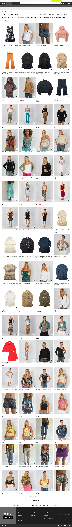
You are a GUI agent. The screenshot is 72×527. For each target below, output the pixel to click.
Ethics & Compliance (21, 521)
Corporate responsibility (34, 513)
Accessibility (68, 525)
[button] (61, 514)
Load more (36, 500)
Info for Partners (46, 517)
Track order (19, 512)
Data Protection (20, 520)
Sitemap (19, 518)
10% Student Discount (21, 517)
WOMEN (9, 3)
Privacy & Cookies (60, 525)
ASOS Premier (20, 515)
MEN (15, 3)
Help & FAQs (65, 0)
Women (6, 11)
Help (18, 510)
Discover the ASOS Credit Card (49, 518)
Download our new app (56, 0)
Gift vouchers (46, 512)
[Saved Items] (66, 3)
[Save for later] (17, 43)
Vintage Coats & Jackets (50, 14)
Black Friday (46, 515)
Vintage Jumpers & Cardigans (62, 14)
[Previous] (37, 14)
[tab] (3, 6)
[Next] (69, 14)
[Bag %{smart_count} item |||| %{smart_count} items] (69, 3)
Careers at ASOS (33, 512)
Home (3, 11)
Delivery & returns (20, 513)
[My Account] (63, 3)
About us (32, 510)
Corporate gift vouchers (47, 513)
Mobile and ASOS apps (47, 510)
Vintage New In (42, 14)
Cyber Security (33, 517)
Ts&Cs (65, 525)
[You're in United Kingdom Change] (69, 1)
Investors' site (33, 515)
